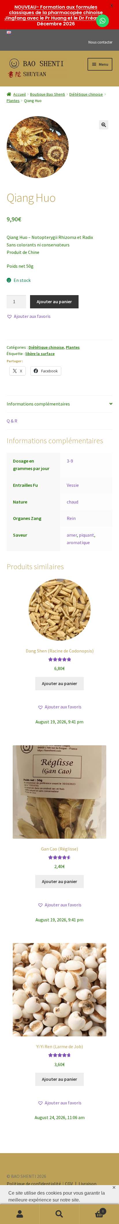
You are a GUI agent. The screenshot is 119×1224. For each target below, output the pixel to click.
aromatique (78, 542)
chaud (72, 502)
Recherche (59, 1214)
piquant (86, 535)
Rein (71, 518)
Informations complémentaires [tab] (38, 404)
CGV (69, 1184)
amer (72, 535)
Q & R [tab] (12, 421)
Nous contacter (100, 42)
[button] (103, 124)
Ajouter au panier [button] (59, 683)
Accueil (19, 94)
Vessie (73, 485)
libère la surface (40, 353)
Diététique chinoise (86, 94)
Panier (91, 1209)
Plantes (13, 100)
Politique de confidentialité (34, 1184)
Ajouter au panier (54, 301)
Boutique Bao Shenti (47, 94)
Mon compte (20, 1214)
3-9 (70, 461)
